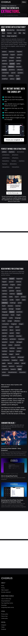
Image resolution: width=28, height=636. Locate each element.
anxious (23, 296)
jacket (19, 303)
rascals (12, 342)
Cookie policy (4, 618)
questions (12, 69)
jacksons (19, 366)
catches (4, 354)
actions (4, 51)
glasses (4, 60)
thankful (11, 336)
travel (12, 315)
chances (4, 57)
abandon (4, 333)
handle (18, 57)
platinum (4, 330)
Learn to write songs (6, 598)
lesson (4, 75)
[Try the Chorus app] (14, 182)
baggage (4, 312)
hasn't (17, 296)
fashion (11, 287)
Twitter (3, 627)
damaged (19, 342)
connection (5, 72)
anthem (16, 363)
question (20, 72)
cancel (23, 363)
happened (5, 54)
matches (17, 306)
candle (4, 66)
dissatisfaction (12, 372)
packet (12, 333)
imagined (13, 324)
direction (18, 66)
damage (11, 309)
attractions (15, 155)
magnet (4, 366)
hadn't (18, 300)
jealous (12, 79)
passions (11, 366)
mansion (4, 300)
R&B (20, 33)
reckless (11, 75)
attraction (5, 284)
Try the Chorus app (13, 193)
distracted (21, 357)
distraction (5, 315)
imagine (12, 57)
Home (2, 585)
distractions (13, 164)
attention (11, 66)
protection (5, 369)
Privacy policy (4, 614)
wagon (11, 354)
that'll (3, 306)
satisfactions (6, 158)
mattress (12, 348)
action (4, 372)
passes (4, 309)
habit (3, 321)
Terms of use (4, 616)
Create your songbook (13, 140)
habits (11, 327)
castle (11, 318)
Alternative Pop (10, 30)
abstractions (20, 152)
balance (4, 318)
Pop (3, 30)
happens (19, 51)
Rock (3, 36)
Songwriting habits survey (7, 607)
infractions (15, 158)
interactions (5, 161)
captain (4, 336)
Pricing (3, 587)
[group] (9, 423)
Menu (24, 2)
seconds (4, 348)
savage (10, 321)
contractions (5, 155)
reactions (11, 51)
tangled (18, 309)
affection (4, 339)
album (11, 330)
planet (17, 327)
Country (9, 33)
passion (19, 54)
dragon (21, 324)
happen (12, 54)
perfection (13, 339)
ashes (19, 284)
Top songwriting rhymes (7, 603)
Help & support (5, 590)
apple (3, 363)
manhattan (5, 357)
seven (17, 75)
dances (18, 290)
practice (4, 327)
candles (4, 296)
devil (18, 79)
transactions (15, 167)
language (17, 318)
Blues (3, 33)
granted (11, 60)
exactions (21, 161)
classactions (5, 167)
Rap (24, 33)
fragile (18, 315)
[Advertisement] (14, 21)
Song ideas (4, 605)
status (10, 345)
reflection (20, 69)
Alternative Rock (21, 30)
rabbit (21, 360)
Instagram (3, 625)
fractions (4, 164)
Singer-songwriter (12, 36)
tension (19, 348)
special (13, 72)
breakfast (5, 79)
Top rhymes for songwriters (8, 6)
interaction (22, 372)
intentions (21, 339)
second (12, 63)
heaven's (13, 369)
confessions (5, 360)
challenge (12, 303)
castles (19, 351)
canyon (13, 357)
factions (14, 161)
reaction (4, 290)
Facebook (3, 629)
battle (18, 63)
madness (4, 63)
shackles (18, 336)
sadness (18, 60)
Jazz (15, 33)
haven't (12, 278)
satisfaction (5, 375)
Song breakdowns (5, 600)
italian (18, 333)
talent (23, 300)
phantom (17, 345)
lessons (11, 351)
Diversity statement (6, 592)
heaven (4, 69)
